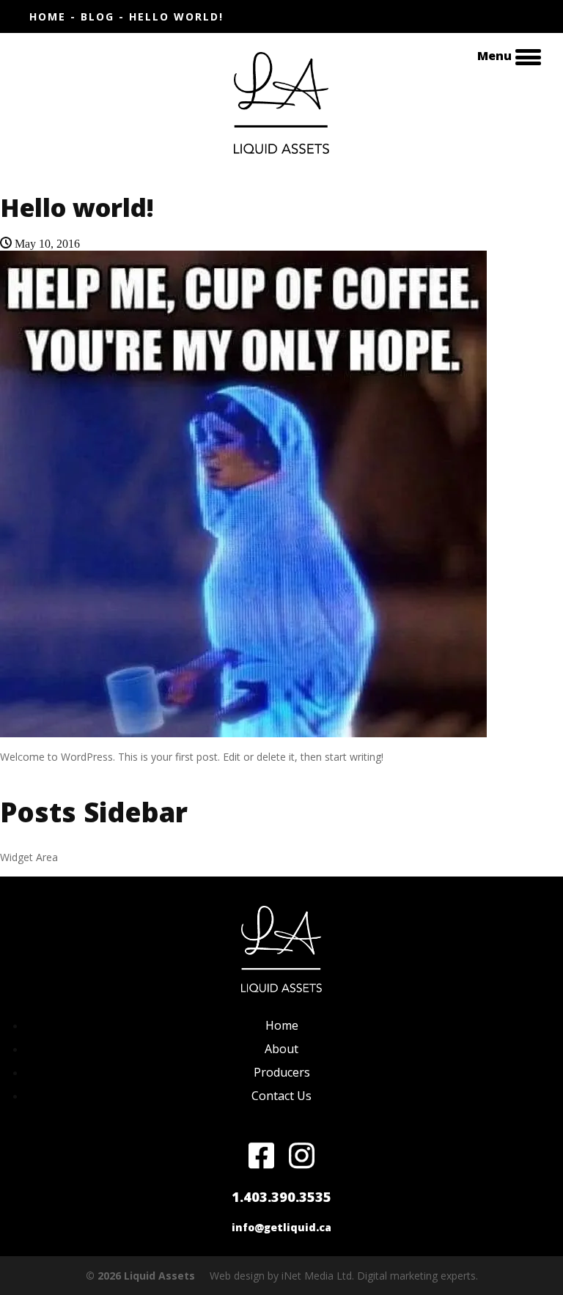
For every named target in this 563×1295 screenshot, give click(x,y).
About (281, 1049)
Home (47, 16)
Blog (97, 16)
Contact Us (281, 1096)
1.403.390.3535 (281, 1197)
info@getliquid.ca (281, 1227)
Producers (282, 1072)
